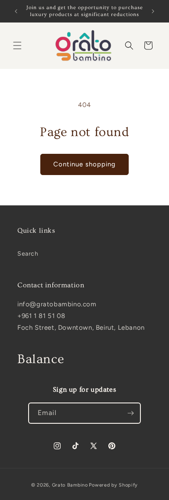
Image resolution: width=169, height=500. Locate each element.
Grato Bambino (70, 485)
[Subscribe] (130, 413)
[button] (17, 45)
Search (28, 253)
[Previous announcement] (16, 11)
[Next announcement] (152, 11)
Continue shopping (84, 164)
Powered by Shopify (113, 485)
